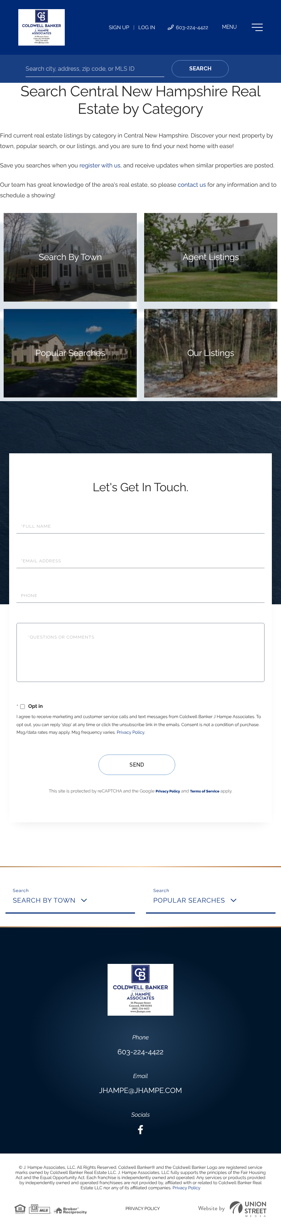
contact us (192, 184)
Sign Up (119, 28)
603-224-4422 (191, 28)
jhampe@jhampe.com (140, 1090)
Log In (146, 28)
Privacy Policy (130, 732)
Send (137, 765)
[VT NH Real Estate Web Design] (232, 1209)
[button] (200, 68)
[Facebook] (140, 1130)
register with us (99, 165)
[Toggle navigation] (242, 27)
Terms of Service (204, 792)
